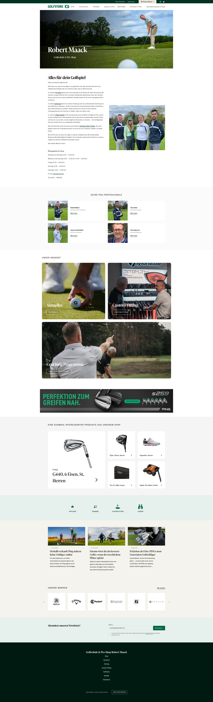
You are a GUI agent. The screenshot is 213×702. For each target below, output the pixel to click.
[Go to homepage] (59, 6)
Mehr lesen (73, 213)
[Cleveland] (96, 601)
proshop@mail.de (58, 174)
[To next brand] (169, 601)
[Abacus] (56, 601)
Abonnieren (158, 628)
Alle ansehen (161, 588)
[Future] (156, 601)
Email (110, 624)
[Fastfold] (116, 601)
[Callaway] (76, 601)
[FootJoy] (136, 601)
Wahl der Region (119, 692)
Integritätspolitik (149, 633)
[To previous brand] (44, 601)
